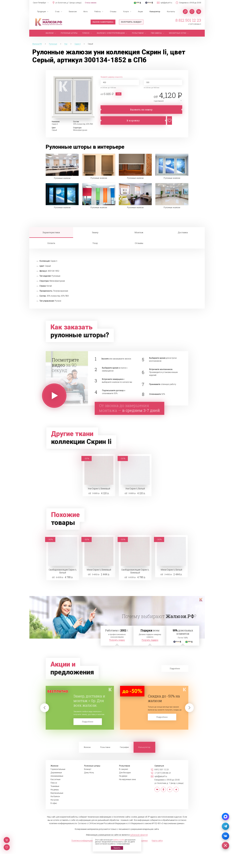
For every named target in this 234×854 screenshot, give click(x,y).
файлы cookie (118, 840)
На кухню (55, 800)
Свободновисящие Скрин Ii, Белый (63, 571)
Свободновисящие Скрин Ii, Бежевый (135, 571)
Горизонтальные (58, 769)
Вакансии (73, 12)
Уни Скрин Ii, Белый (135, 488)
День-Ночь (89, 773)
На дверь (55, 790)
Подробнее (87, 717)
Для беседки (125, 773)
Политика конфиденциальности (85, 840)
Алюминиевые (57, 776)
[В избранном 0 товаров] (192, 11)
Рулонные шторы (92, 766)
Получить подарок (150, 640)
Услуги (126, 12)
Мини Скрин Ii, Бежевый (99, 569)
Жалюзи (87, 747)
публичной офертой (139, 835)
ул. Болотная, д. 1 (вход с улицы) (68, 3)
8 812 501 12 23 (188, 20)
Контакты (171, 12)
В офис (54, 803)
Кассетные (55, 779)
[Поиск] (185, 11)
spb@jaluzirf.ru (166, 3)
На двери (123, 776)
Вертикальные (57, 793)
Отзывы (113, 12)
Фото (85, 12)
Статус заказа (90, 3)
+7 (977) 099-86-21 (194, 24)
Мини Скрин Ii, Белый (171, 569)
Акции (140, 12)
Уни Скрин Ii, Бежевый (99, 488)
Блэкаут (87, 769)
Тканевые (55, 786)
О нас (57, 12)
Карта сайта (157, 840)
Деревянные (56, 773)
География (124, 747)
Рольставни (105, 747)
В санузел (123, 769)
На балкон (55, 796)
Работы (97, 12)
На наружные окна (127, 779)
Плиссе (54, 783)
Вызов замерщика (103, 22)
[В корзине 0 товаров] (198, 11)
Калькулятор (155, 12)
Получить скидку (131, 22)
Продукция (41, 12)
